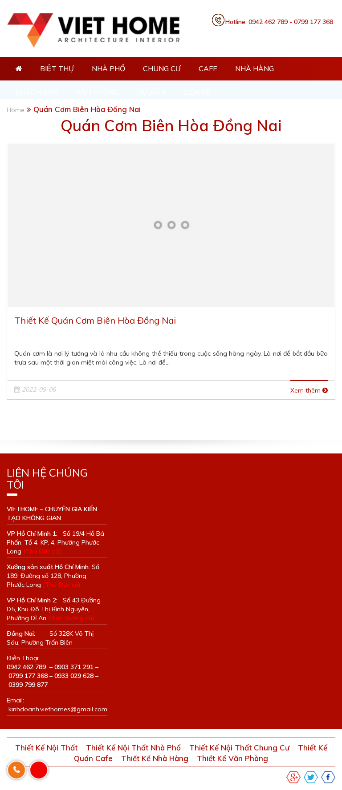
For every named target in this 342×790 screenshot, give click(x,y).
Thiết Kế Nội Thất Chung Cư (239, 747)
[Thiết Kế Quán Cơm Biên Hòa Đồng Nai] (171, 224)
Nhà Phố (108, 68)
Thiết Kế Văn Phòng (232, 758)
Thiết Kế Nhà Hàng (154, 758)
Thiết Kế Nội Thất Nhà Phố (133, 747)
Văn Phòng (97, 92)
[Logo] (103, 28)
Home (15, 110)
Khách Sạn (37, 92)
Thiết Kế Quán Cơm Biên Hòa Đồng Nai (95, 320)
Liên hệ (197, 92)
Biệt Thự (57, 68)
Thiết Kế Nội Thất (46, 747)
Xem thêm (306, 390)
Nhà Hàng (254, 68)
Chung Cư (162, 68)
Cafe (208, 68)
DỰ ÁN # (151, 92)
